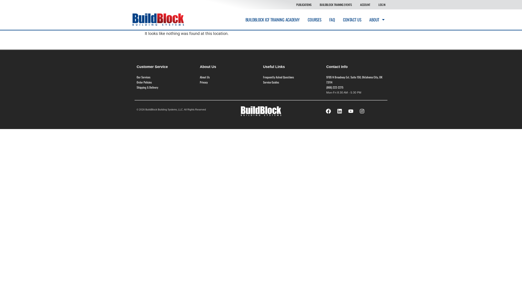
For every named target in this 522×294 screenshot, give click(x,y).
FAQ (332, 20)
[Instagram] (362, 111)
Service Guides (271, 82)
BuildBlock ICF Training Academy (273, 20)
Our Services (143, 77)
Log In (381, 4)
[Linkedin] (340, 111)
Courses (314, 20)
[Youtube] (351, 111)
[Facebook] (328, 111)
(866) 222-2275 (334, 87)
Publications (304, 4)
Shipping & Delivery (147, 87)
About (374, 20)
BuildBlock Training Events (336, 4)
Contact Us (352, 20)
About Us (205, 77)
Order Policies (144, 82)
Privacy (204, 82)
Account (365, 4)
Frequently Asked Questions (278, 77)
